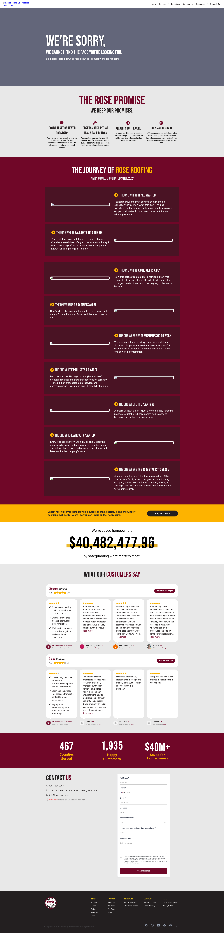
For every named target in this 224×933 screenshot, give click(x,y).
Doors (93, 916)
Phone (123, 788)
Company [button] (186, 4)
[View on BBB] (82, 723)
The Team (111, 909)
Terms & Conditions (170, 902)
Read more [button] (88, 631)
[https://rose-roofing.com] (18, 4)
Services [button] (163, 4)
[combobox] (123, 792)
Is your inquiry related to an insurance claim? (138, 828)
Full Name (124, 778)
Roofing (94, 902)
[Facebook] (146, 925)
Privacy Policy (168, 906)
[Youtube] (171, 925)
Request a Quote (150, 902)
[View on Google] (82, 646)
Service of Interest (127, 818)
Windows (94, 912)
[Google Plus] (164, 925)
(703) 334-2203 (56, 785)
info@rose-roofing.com (60, 795)
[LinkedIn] (158, 925)
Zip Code (123, 808)
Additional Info (125, 839)
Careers (110, 912)
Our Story (111, 906)
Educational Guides (131, 906)
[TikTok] (177, 925)
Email (123, 798)
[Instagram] (152, 925)
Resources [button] (201, 4)
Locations (111, 902)
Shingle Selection (130, 902)
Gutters (93, 906)
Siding (93, 909)
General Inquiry (149, 906)
